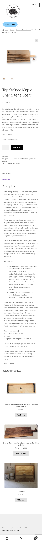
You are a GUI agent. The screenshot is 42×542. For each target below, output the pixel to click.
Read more (21, 415)
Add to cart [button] (21, 500)
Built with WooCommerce (11, 530)
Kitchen (12, 30)
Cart (32, 536)
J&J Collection (14, 159)
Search (21, 538)
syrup (18, 163)
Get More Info (10, 24)
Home (6, 30)
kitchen (8, 163)
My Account (7, 538)
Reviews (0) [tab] (6, 179)
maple (13, 163)
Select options (21, 453)
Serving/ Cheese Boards (23, 30)
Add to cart (17, 147)
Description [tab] (6, 173)
